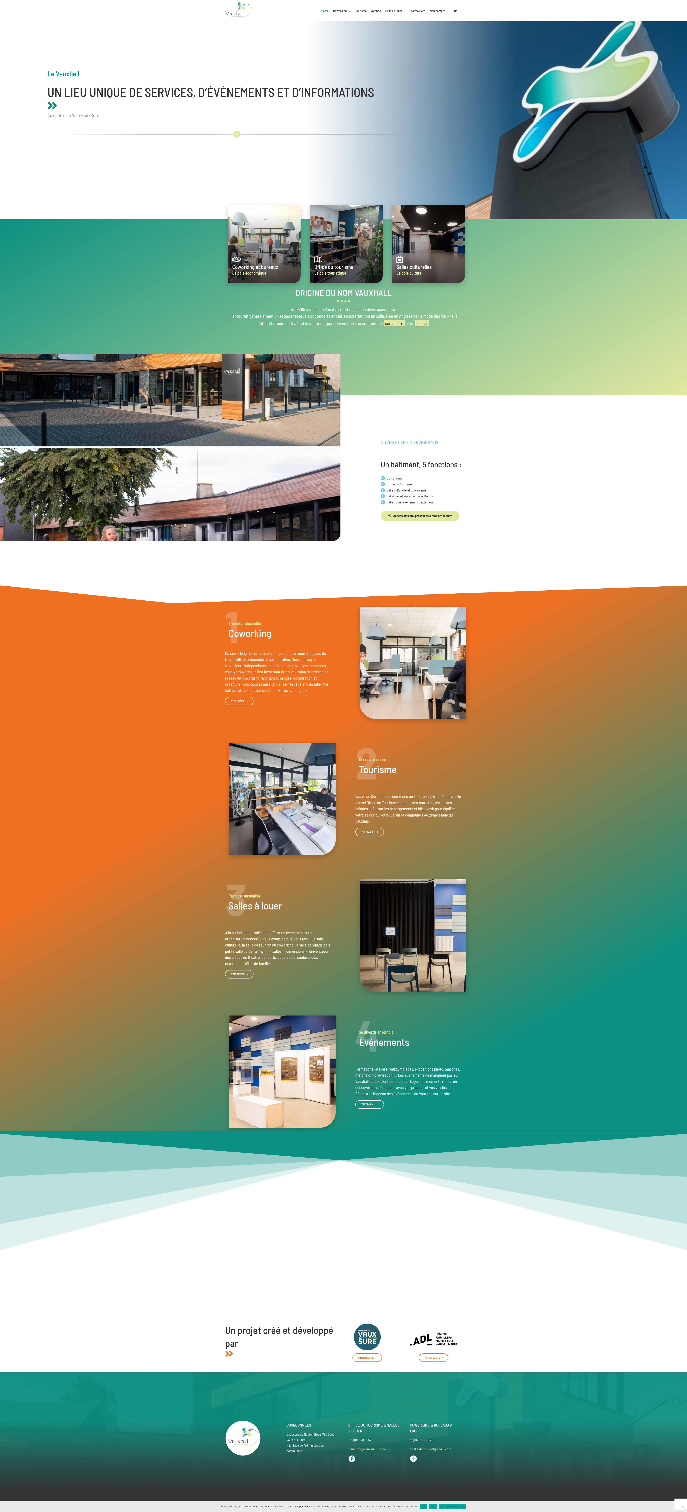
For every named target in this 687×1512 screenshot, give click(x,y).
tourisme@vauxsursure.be (367, 1449)
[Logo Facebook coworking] (413, 1457)
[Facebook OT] (351, 1457)
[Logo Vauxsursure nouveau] (367, 1325)
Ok (423, 1506)
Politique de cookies (452, 1506)
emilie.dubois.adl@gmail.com (430, 1449)
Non (432, 1506)
